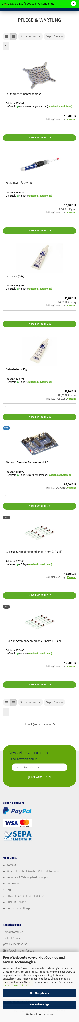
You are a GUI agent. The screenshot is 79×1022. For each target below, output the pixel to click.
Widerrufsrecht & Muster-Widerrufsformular (33, 871)
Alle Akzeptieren (39, 993)
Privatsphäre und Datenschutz (25, 896)
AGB (9, 889)
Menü (6, 5)
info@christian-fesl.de (20, 950)
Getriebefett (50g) (17, 369)
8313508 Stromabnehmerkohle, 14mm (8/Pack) (34, 551)
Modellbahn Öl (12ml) (19, 183)
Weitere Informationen (39, 1014)
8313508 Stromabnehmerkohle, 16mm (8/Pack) (34, 641)
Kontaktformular (13, 932)
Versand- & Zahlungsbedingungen (27, 877)
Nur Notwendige (39, 1004)
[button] (6, 36)
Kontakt (11, 865)
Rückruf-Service (16, 902)
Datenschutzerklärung (15, 985)
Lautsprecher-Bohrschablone (23, 94)
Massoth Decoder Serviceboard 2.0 (27, 462)
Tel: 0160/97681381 (17, 944)
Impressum (13, 883)
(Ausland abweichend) (60, 106)
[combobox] (30, 36)
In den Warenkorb (39, 137)
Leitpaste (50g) (15, 276)
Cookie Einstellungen (19, 908)
